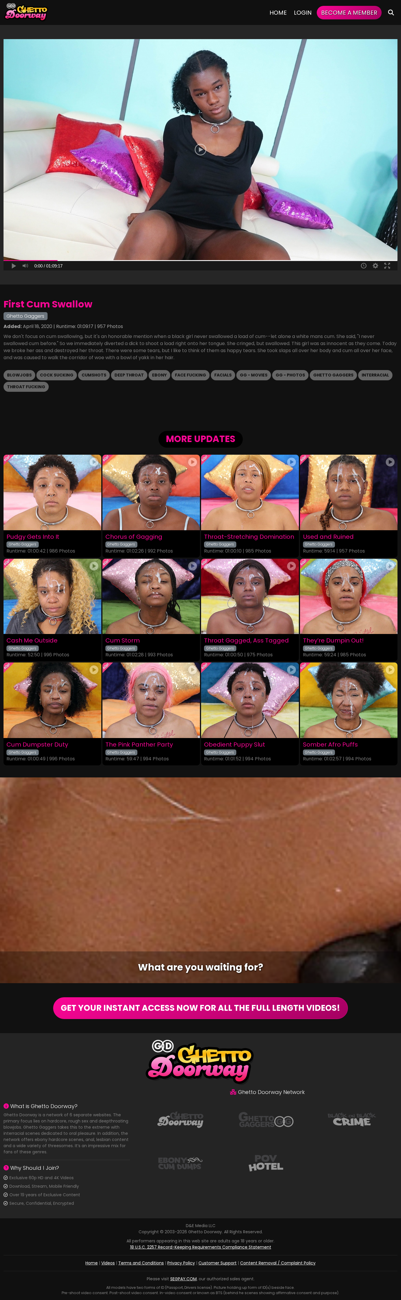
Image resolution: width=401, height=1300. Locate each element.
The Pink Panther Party (139, 744)
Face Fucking (190, 375)
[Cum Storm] (151, 596)
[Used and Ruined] (349, 492)
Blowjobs (19, 375)
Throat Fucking (26, 387)
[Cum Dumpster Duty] (52, 700)
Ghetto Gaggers (333, 375)
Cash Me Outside (32, 640)
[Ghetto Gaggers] (266, 1119)
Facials (223, 375)
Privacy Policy (181, 1263)
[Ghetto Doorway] (26, 12)
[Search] (391, 12)
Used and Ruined (328, 537)
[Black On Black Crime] (352, 1119)
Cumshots (94, 375)
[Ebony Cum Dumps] (180, 1163)
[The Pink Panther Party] (151, 700)
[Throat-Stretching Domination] (250, 492)
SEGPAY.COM (183, 1279)
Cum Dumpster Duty (37, 744)
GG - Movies (253, 375)
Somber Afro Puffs (330, 744)
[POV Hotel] (266, 1163)
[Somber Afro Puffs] (349, 700)
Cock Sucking (56, 375)
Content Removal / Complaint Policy (278, 1263)
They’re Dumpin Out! (333, 640)
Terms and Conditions (141, 1263)
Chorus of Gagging (133, 537)
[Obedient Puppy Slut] (250, 700)
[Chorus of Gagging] (151, 492)
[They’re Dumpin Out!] (349, 596)
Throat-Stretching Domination (249, 537)
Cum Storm (122, 640)
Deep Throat (129, 375)
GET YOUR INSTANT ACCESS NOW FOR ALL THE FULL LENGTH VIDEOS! (200, 1008)
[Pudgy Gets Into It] (52, 492)
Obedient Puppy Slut (234, 744)
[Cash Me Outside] (52, 596)
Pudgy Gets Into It (32, 537)
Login (303, 13)
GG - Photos (290, 375)
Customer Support (217, 1263)
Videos (108, 1263)
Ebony (159, 375)
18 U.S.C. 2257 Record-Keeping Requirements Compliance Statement (200, 1247)
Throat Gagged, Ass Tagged (246, 640)
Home (278, 13)
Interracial (375, 375)
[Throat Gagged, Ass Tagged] (250, 596)
